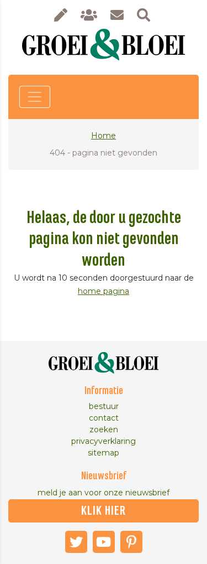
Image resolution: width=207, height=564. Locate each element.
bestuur (104, 406)
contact (104, 418)
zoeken (103, 429)
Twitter (76, 542)
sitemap (103, 453)
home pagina (103, 291)
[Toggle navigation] (34, 97)
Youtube (104, 542)
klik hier (103, 511)
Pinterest (131, 542)
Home (103, 136)
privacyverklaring (103, 441)
